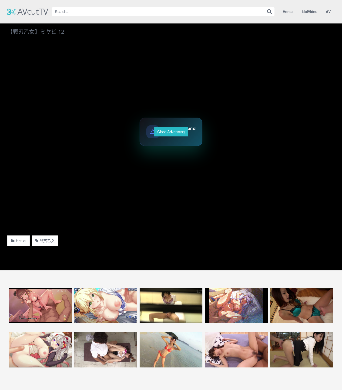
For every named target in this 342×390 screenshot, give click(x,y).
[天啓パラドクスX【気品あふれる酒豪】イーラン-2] (236, 305)
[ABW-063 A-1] (301, 349)
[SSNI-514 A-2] (236, 349)
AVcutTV (32, 11)
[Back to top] (329, 375)
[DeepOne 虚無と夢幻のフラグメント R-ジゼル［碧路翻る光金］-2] (105, 305)
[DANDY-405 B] (105, 349)
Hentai (288, 11)
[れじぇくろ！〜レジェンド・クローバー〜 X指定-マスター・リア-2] (40, 349)
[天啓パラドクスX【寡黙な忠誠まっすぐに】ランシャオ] (40, 305)
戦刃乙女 (47, 240)
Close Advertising (171, 131)
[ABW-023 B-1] (171, 305)
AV (328, 11)
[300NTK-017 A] (301, 305)
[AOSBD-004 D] (171, 349)
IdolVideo (310, 11)
